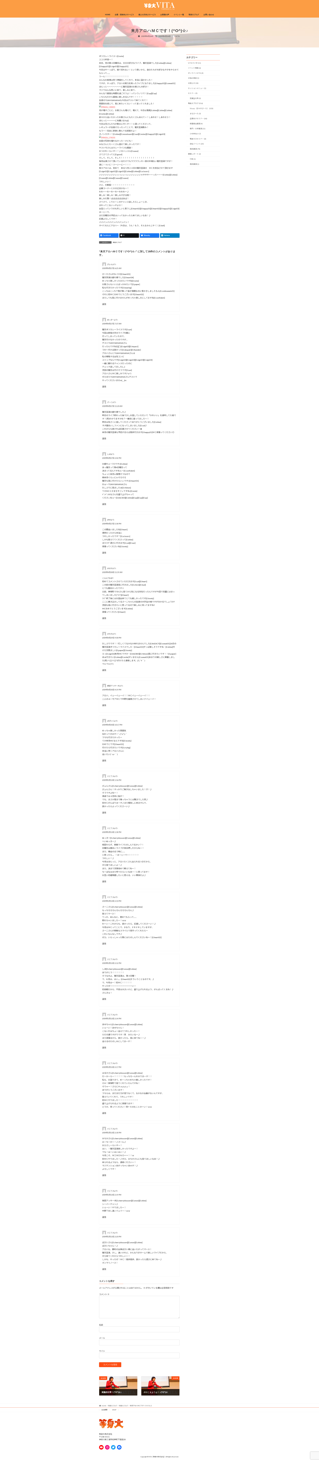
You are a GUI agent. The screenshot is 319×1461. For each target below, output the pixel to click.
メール (102, 1338)
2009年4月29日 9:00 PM (111, 638)
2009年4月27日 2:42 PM (111, 458)
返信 (104, 304)
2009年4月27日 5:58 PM (111, 524)
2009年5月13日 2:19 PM (111, 1195)
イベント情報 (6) (194, 68)
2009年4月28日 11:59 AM (112, 572)
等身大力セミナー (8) (198, 139)
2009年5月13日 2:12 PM (111, 963)
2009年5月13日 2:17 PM (111, 1067)
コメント (104, 1294)
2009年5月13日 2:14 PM (111, 1018)
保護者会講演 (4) (196, 124)
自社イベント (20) (197, 144)
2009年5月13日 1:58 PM (111, 832)
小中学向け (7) (195, 134)
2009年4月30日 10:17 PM (112, 725)
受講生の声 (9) (195, 98)
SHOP (114, 1410)
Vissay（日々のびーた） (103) (201, 108)
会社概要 (104, 1410)
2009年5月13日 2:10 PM (111, 901)
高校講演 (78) (195, 149)
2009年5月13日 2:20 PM (111, 1236)
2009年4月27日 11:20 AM (112, 406)
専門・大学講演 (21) (197, 129)
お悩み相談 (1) (193, 78)
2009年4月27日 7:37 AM (111, 324)
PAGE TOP (310, 1414)
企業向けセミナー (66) (198, 118)
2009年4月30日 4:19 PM (111, 690)
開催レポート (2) (194, 154)
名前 (101, 1325)
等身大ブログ (117, 242)
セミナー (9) (192, 93)
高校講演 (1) (194, 164)
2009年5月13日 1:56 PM (111, 780)
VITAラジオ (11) (194, 63)
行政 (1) (193, 159)
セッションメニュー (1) (197, 88)
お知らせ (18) (193, 83)
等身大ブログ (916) (195, 103)
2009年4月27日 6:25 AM (111, 268)
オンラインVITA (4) (195, 73)
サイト (102, 1351)
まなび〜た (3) (195, 113)
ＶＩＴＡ (110, 776)
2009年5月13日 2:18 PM (111, 1133)
